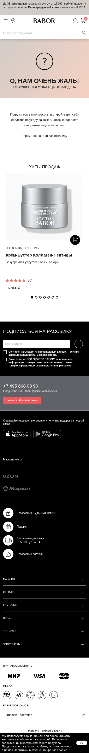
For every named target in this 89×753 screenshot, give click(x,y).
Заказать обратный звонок (22, 400)
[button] (32, 297)
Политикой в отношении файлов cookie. (41, 750)
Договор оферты (47, 354)
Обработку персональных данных (45, 351)
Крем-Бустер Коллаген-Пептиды (39, 255)
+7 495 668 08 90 (20, 386)
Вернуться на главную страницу (44, 135)
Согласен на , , (43, 353)
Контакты (33, 731)
